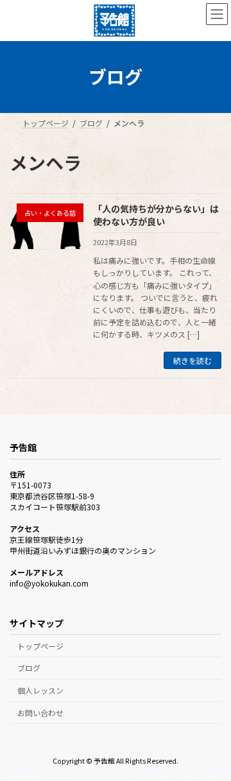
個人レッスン (40, 690)
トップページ (40, 645)
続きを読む (192, 360)
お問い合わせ (40, 712)
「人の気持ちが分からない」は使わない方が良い (156, 215)
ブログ (28, 668)
